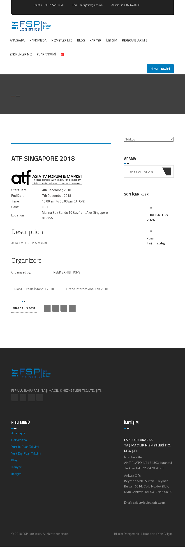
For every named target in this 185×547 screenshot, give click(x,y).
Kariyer (95, 40)
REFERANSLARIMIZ (134, 40)
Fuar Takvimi (46, 54)
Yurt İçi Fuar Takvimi (25, 446)
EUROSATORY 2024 (158, 217)
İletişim (111, 40)
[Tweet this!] (47, 308)
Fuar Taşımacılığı (156, 241)
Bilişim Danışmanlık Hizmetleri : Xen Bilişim (143, 534)
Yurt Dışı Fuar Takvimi (26, 453)
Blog (81, 40)
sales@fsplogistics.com (91, 5)
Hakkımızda (38, 40)
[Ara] (168, 171)
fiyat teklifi (160, 68)
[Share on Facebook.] (55, 308)
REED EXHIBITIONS (66, 272)
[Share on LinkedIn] (63, 308)
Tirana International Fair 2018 (87, 289)
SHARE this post (23, 308)
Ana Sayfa (17, 40)
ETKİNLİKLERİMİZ (21, 54)
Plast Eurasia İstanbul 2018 (34, 289)
